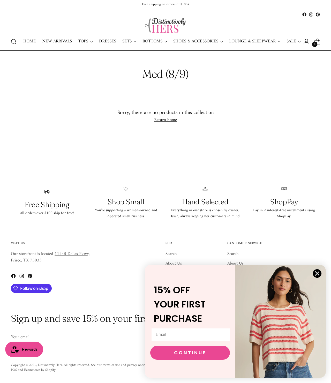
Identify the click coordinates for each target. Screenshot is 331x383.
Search (171, 254)
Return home (165, 120)
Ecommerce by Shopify (40, 370)
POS (14, 370)
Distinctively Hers (50, 365)
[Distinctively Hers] (165, 25)
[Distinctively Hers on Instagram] (311, 14)
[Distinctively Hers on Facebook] (304, 14)
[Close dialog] (317, 273)
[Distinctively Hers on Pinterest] (317, 14)
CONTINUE (190, 352)
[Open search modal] (14, 41)
